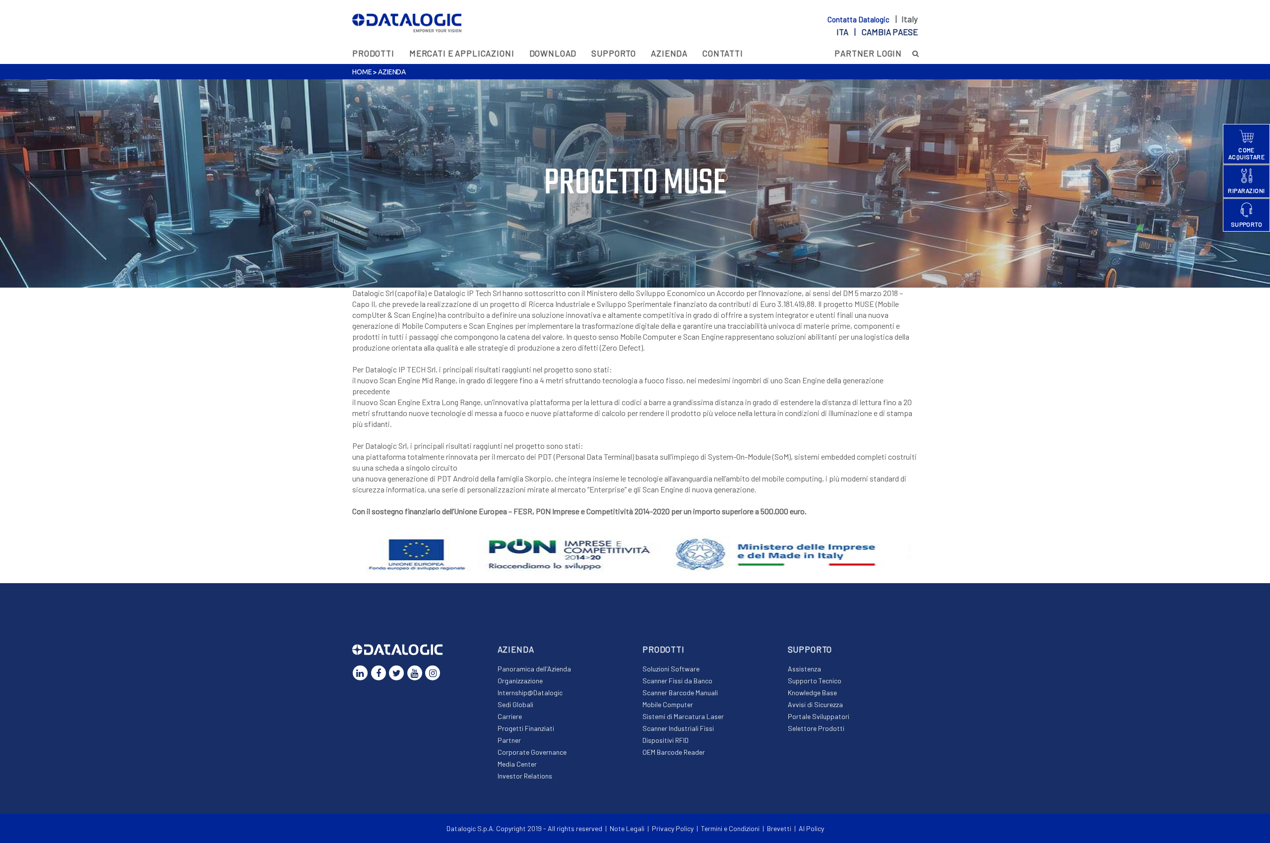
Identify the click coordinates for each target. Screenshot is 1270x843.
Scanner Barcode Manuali (680, 692)
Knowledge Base (812, 692)
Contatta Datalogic (859, 19)
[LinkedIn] (360, 672)
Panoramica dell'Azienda (534, 668)
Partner (509, 740)
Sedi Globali (515, 704)
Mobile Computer (667, 704)
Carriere (510, 716)
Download (553, 53)
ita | (877, 31)
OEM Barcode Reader (673, 752)
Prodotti (373, 53)
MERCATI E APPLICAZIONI (461, 53)
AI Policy (811, 828)
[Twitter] (396, 672)
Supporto (613, 53)
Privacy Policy (673, 828)
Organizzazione (520, 680)
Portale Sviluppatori (818, 716)
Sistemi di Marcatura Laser (683, 716)
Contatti (722, 53)
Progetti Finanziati (526, 728)
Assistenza (804, 668)
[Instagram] (432, 672)
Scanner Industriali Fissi (678, 728)
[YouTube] (414, 672)
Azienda (669, 53)
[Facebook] (378, 672)
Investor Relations (525, 776)
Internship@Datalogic (530, 692)
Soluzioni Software (670, 668)
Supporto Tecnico (814, 680)
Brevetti (779, 828)
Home (362, 72)
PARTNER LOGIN (868, 53)
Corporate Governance (532, 752)
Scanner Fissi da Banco (677, 680)
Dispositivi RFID (665, 740)
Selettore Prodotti (816, 728)
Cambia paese (890, 32)
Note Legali (627, 828)
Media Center (517, 764)
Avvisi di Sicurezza (815, 704)
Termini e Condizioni (730, 828)
